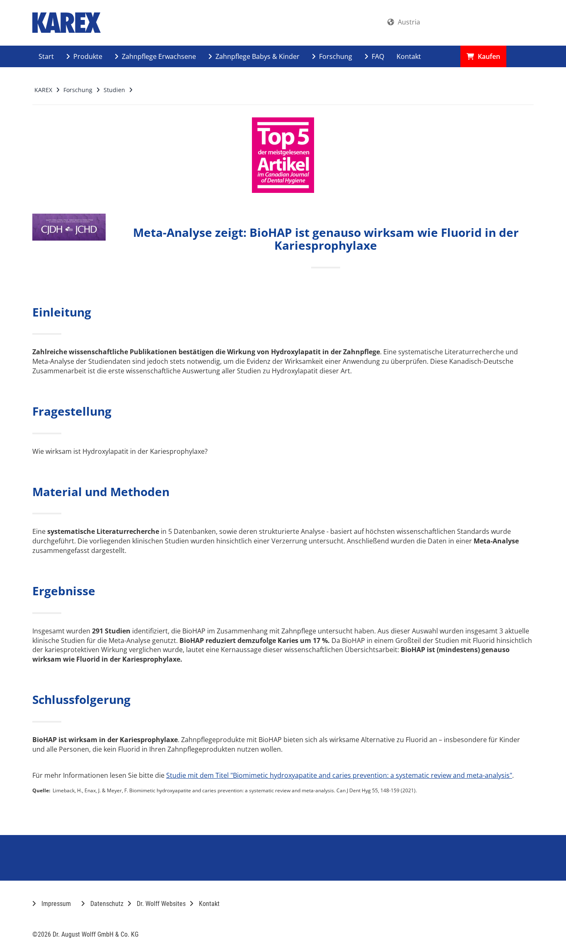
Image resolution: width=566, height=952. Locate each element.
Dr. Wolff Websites (160, 904)
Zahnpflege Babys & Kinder (257, 56)
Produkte (87, 56)
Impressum (55, 904)
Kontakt (409, 56)
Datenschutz (106, 904)
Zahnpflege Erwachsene (158, 56)
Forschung (334, 56)
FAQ (377, 56)
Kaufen (488, 56)
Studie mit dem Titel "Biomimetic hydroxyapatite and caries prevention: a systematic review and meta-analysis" (339, 775)
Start (46, 56)
